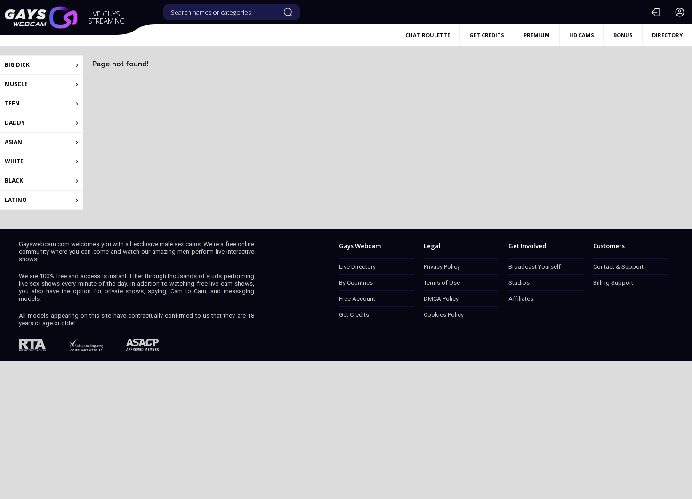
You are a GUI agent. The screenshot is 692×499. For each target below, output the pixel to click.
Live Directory (357, 267)
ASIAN (13, 142)
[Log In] (655, 12)
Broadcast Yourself (534, 267)
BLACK (14, 181)
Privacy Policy (442, 267)
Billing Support (613, 283)
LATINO (16, 200)
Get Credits (354, 315)
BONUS (623, 35)
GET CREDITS (486, 35)
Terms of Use (442, 283)
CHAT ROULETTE (427, 35)
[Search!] (288, 12)
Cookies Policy (444, 315)
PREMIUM (536, 35)
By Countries (356, 283)
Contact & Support (618, 267)
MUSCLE (16, 84)
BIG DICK (17, 65)
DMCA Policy (441, 299)
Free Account (357, 299)
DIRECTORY (667, 35)
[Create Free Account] (680, 12)
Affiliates (520, 299)
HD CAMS (581, 35)
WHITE (14, 161)
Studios (519, 283)
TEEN (12, 103)
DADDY (15, 123)
